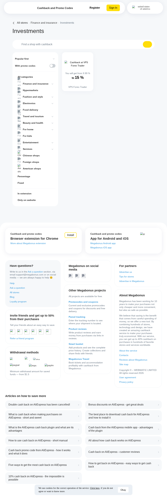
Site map (123, 364)
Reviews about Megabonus (133, 359)
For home (28, 129)
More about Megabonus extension (28, 243)
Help (12, 283)
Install (70, 235)
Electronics (29, 103)
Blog (12, 297)
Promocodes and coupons (83, 302)
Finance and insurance (35, 83)
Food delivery (30, 110)
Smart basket (76, 344)
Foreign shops (31, 162)
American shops (32, 168)
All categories (25, 77)
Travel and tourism (33, 116)
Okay (123, 490)
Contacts (123, 355)
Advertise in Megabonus (131, 281)
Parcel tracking (77, 317)
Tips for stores (126, 276)
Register (95, 7)
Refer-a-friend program (22, 338)
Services (27, 149)
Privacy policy (126, 382)
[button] (147, 44)
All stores (14, 292)
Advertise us (125, 272)
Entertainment (30, 142)
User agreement (127, 377)
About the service (128, 350)
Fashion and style (33, 96)
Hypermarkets (30, 90)
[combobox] (83, 44)
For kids (27, 136)
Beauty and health (33, 123)
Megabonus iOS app (101, 247)
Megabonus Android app (103, 243)
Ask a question (35, 271)
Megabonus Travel (79, 359)
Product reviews (78, 329)
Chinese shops (31, 155)
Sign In (113, 7)
